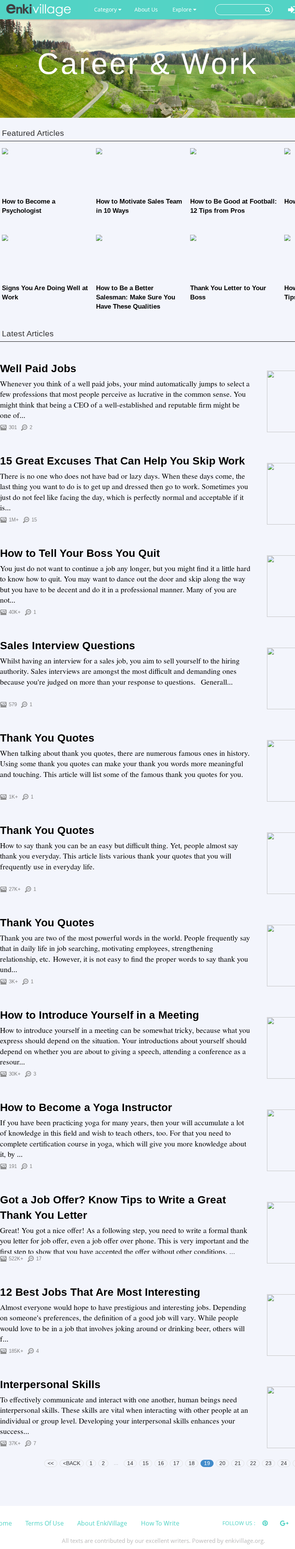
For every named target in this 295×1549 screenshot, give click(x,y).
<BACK (71, 1463)
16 (161, 1463)
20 (222, 1463)
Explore (182, 9)
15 (146, 1463)
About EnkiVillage (102, 1523)
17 (176, 1463)
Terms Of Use (44, 1523)
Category (106, 9)
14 (130, 1463)
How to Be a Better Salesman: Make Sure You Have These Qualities (135, 297)
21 (238, 1463)
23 (268, 1463)
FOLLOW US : (238, 1523)
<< (51, 1463)
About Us (146, 9)
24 (284, 1463)
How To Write (160, 1523)
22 (253, 1463)
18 (192, 1463)
